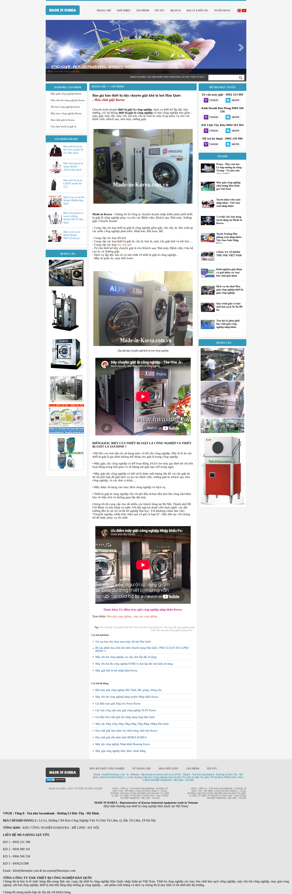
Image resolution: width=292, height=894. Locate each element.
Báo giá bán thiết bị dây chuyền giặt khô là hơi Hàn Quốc (136, 95)
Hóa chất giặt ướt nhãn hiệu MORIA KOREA (121, 737)
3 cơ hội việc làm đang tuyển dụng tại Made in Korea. (229, 220)
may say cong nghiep (145, 616)
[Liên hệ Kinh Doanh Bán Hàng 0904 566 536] (211, 117)
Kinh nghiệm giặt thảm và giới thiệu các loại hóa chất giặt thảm (229, 272)
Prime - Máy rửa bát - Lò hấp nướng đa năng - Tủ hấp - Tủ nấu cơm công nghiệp (229, 169)
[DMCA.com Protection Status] (56, 780)
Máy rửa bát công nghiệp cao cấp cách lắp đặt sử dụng (126, 657)
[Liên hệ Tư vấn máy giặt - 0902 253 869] (211, 100)
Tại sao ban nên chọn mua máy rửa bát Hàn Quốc (123, 641)
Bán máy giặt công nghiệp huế (148, 627)
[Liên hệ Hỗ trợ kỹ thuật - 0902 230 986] (211, 144)
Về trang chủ (141, 768)
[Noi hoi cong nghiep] (66, 332)
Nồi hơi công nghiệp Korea (65, 106)
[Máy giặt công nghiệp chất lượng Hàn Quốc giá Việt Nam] (208, 190)
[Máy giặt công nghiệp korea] (66, 285)
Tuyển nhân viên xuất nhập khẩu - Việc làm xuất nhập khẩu (228, 202)
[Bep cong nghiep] (222, 417)
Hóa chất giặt (168, 768)
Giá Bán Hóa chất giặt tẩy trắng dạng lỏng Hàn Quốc (125, 717)
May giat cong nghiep (119, 616)
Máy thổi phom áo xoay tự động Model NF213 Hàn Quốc (73, 217)
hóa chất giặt (124, 244)
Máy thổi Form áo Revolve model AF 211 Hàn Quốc (73, 149)
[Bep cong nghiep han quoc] (222, 379)
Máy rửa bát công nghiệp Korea (68, 100)
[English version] (239, 11)
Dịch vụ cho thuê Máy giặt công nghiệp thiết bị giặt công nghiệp (229, 289)
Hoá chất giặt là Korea (62, 119)
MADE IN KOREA (62, 10)
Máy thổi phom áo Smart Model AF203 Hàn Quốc (73, 166)
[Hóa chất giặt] (66, 469)
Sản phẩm (192, 768)
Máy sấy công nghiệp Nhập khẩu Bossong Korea (122, 744)
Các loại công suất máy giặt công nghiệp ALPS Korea (125, 710)
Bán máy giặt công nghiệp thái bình (116, 627)
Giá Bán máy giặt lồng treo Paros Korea (117, 703)
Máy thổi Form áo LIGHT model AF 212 (73, 183)
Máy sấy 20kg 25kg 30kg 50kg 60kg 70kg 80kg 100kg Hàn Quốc (132, 723)
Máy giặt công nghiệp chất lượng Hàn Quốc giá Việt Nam (228, 185)
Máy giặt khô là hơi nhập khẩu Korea (116, 670)
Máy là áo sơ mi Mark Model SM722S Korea (71, 235)
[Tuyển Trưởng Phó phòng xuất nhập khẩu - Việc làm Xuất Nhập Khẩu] (208, 241)
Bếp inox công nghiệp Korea (66, 113)
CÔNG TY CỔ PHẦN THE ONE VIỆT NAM (229, 254)
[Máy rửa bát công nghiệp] (222, 503)
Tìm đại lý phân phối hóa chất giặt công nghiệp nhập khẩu (228, 323)
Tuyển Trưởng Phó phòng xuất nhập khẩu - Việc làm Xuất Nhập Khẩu (229, 238)
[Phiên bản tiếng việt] (244, 11)
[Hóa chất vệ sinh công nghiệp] (66, 432)
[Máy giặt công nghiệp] (66, 371)
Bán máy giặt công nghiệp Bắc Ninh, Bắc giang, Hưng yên (128, 690)
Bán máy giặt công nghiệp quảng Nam (174, 630)
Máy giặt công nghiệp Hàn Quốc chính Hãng (120, 750)
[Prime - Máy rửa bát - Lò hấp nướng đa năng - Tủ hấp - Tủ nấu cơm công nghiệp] (208, 172)
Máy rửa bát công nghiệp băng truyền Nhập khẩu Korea (126, 696)
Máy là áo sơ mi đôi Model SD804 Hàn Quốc (74, 200)
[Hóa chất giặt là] (222, 432)
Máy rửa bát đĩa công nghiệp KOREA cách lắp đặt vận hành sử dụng (134, 663)
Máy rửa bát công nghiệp (63, 71)
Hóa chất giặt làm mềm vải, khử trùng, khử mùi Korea (126, 730)
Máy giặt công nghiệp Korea (66, 93)
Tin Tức (212, 768)
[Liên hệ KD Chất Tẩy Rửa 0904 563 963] (211, 131)
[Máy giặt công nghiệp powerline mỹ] (66, 401)
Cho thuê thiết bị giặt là (63, 126)
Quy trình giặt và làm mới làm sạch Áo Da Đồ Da (229, 306)
